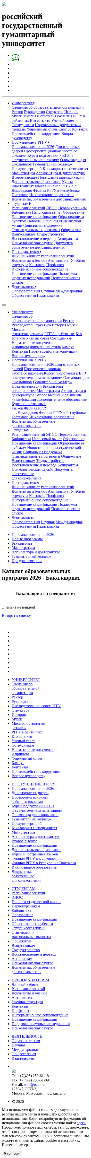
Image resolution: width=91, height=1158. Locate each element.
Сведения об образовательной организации (48, 107)
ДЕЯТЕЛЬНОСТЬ (27, 1036)
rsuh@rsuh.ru (34, 1084)
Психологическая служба (32, 243)
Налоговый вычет (47, 212)
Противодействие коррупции (36, 133)
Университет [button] (22, 312)
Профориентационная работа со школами (36, 371)
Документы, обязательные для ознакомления (49, 199)
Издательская (48, 295)
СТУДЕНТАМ (23, 889)
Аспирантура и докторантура (60, 173)
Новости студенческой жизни (36, 902)
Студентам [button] (20, 430)
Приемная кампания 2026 (33, 147)
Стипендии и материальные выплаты (31, 934)
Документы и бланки (29, 260)
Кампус (64, 129)
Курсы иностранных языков (42, 184)
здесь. (81, 1123)
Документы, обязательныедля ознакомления (33, 423)
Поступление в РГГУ (30, 142)
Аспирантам (67, 238)
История (71, 112)
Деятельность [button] (23, 517)
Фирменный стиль (42, 129)
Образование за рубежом (32, 924)
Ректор (17, 112)
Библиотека (21, 212)
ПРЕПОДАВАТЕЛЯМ (30, 980)
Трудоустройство (50, 234)
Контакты (80, 129)
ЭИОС (51, 208)
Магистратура (23, 173)
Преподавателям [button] (25, 482)
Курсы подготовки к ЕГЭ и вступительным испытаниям (42, 157)
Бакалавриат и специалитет (65, 168)
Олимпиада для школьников (35, 815)
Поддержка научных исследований (44, 275)
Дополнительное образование (36, 182)
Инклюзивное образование (51, 195)
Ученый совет (62, 120)
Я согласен (12, 1153)
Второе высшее (24, 177)
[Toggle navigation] (4, 305)
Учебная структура (27, 1002)
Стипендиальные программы (36, 230)
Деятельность (23, 287)
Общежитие (71, 230)
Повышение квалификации (61, 177)
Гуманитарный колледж (52, 164)
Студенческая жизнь (28, 928)
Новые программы (27, 539)
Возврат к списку (16, 615)
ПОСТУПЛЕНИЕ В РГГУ (33, 784)
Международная (69, 291)
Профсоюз (55, 265)
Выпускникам (23, 234)
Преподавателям (26, 252)
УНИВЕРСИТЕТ (26, 680)
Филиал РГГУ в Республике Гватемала (44, 863)
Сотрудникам (23, 125)
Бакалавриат (22, 543)
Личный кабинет (26, 256)
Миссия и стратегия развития (47, 116)
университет (22, 103)
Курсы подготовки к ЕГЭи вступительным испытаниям (49, 375)
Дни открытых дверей (30, 793)
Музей (17, 116)
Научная (48, 291)
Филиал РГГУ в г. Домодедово (29, 410)
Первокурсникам (72, 208)
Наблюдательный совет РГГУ (36, 706)
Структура (54, 112)
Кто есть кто (40, 120)
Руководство (34, 112)
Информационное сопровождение (40, 269)
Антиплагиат (59, 260)
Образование (73, 212)
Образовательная (26, 291)
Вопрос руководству (28, 356)
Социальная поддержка (42, 225)
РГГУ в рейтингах (59, 334)
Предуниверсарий (27, 168)
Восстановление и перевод (34, 238)
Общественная (24, 295)
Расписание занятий (28, 208)
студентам (20, 203)
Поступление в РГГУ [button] (29, 360)
